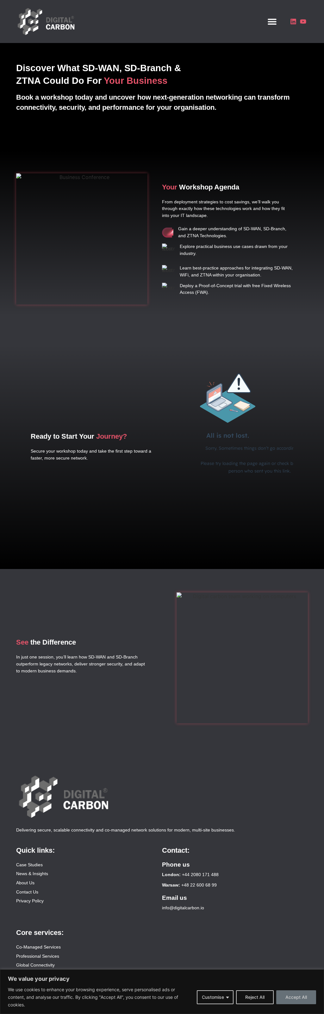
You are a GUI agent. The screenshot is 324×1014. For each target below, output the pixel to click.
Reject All (255, 997)
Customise (213, 997)
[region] (162, 991)
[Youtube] (303, 21)
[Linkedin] (293, 21)
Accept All (296, 997)
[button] (272, 21)
